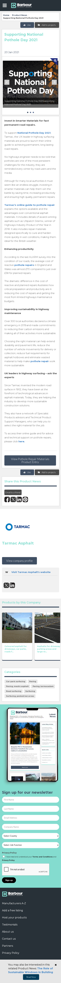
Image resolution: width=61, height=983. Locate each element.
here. (21, 441)
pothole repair (39, 361)
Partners (7, 945)
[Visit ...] (17, 627)
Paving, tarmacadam (43, 686)
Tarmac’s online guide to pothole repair (29, 204)
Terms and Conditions (42, 857)
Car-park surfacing (15, 681)
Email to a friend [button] (12, 492)
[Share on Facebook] (7, 499)
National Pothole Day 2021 (34, 132)
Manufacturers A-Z (14, 903)
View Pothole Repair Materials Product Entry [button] (30, 460)
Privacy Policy (9, 853)
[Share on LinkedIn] (19, 499)
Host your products (14, 917)
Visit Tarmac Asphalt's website (31, 572)
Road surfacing (13, 691)
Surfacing (30, 691)
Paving (32, 681)
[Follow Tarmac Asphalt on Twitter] (6, 585)
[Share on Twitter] (13, 499)
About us (8, 931)
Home (6, 15)
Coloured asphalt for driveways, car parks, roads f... (16, 649)
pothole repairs (24, 265)
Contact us (9, 938)
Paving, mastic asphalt (17, 686)
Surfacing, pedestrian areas (20, 696)
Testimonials (9, 924)
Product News (19, 15)
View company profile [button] (19, 560)
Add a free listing (12, 910)
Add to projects (48, 25)
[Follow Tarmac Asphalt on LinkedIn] (12, 585)
